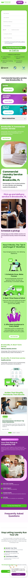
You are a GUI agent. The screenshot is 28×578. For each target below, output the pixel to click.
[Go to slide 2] (14, 432)
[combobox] (6, 29)
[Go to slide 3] (18, 432)
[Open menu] (26, 2)
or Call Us (14, 50)
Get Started (6, 138)
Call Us (20, 2)
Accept (18, 574)
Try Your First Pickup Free (14, 48)
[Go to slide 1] (10, 432)
